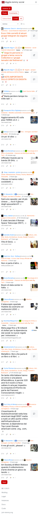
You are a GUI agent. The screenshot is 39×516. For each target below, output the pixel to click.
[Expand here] (34, 120)
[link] (7, 41)
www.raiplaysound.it (7, 395)
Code (4, 508)
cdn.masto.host (6, 122)
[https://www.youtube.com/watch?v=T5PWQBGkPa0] (34, 265)
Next (4, 482)
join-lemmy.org (7, 512)
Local (16, 18)
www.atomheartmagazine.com (11, 338)
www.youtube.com (7, 265)
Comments (13, 13)
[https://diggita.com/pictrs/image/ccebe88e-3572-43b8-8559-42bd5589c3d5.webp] (34, 55)
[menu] (36, 2)
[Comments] (34, 35)
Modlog (4, 492)
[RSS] (24, 24)
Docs (4, 504)
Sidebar (5, 8)
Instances (5, 500)
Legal (4, 496)
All (21, 18)
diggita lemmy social (14, 2)
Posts (4, 13)
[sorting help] (21, 24)
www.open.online (6, 184)
